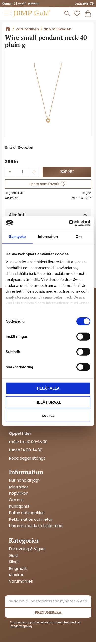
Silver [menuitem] (14, 562)
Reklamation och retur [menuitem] (30, 519)
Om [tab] (79, 236)
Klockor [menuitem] (16, 575)
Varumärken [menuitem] (21, 581)
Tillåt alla (48, 388)
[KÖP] (67, 172)
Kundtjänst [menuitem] (19, 506)
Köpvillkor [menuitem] (18, 493)
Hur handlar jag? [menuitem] (24, 480)
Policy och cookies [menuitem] (26, 513)
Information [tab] (48, 236)
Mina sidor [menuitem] (18, 487)
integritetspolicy (21, 626)
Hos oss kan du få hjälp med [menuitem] (35, 526)
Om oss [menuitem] (16, 500)
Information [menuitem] (26, 472)
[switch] (83, 337)
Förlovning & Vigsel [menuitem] (27, 549)
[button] (7, 13)
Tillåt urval (48, 402)
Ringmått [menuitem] (18, 568)
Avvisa (48, 416)
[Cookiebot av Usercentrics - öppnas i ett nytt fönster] (69, 223)
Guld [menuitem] (13, 555)
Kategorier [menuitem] (24, 540)
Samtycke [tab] (17, 236)
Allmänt (16, 215)
